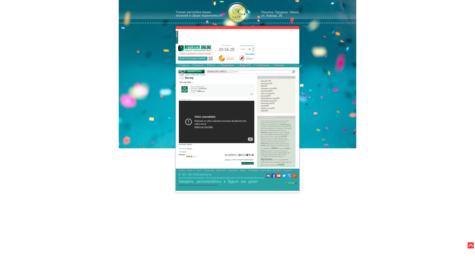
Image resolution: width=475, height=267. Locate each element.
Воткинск (270, 162)
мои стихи (281, 126)
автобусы (277, 143)
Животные (265, 144)
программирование (274, 124)
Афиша (243, 170)
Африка (264, 132)
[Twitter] (242, 154)
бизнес (271, 136)
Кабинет (202, 58)
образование (285, 125)
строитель (264, 126)
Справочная (262, 65)
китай (262, 121)
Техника (264, 106)
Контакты (277, 170)
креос (262, 136)
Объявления (227, 65)
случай (280, 122)
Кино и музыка (266, 93)
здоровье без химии (271, 138)
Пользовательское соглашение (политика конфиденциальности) (198, 185)
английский (271, 126)
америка (282, 130)
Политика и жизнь (267, 101)
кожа (266, 162)
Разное (189, 148)
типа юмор (277, 136)
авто (275, 156)
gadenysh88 (195, 75)
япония (263, 138)
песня (287, 132)
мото (269, 156)
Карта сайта (266, 170)
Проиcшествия (266, 103)
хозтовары (264, 156)
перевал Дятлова (286, 162)
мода (276, 126)
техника (286, 143)
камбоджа (264, 140)
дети (275, 128)
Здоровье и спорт (267, 88)
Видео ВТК (245, 65)
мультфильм (273, 122)
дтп (262, 134)
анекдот (284, 136)
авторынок (281, 148)
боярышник (277, 162)
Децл (282, 143)
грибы (265, 134)
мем (280, 159)
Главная (185, 65)
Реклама (279, 65)
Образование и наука (269, 98)
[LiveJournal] (250, 154)
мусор (272, 121)
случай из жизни (272, 140)
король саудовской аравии (272, 130)
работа (287, 140)
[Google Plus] (252, 154)
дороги (263, 152)
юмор (280, 164)
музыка (183, 152)
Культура (264, 96)
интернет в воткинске (270, 165)
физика (272, 143)
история (263, 128)
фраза (285, 152)
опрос (263, 145)
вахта (283, 121)
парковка (270, 132)
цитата (282, 132)
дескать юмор (269, 141)
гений (262, 162)
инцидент (281, 128)
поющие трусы (282, 138)
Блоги (212, 65)
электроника (280, 145)
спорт (275, 154)
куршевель (276, 141)
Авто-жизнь (265, 83)
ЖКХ (262, 86)
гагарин (274, 152)
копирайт (286, 134)
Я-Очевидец (253, 170)
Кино (275, 148)
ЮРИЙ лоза (267, 148)
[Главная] (195, 48)
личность (267, 121)
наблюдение (270, 128)
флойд (276, 134)
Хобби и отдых (266, 108)
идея (272, 156)
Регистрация (191, 58)
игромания (281, 140)
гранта (267, 136)
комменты (281, 156)
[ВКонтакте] (239, 154)
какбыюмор (264, 124)
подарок (280, 134)
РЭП (279, 154)
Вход (181, 58)
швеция (284, 122)
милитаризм (287, 128)
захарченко (278, 121)
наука (262, 141)
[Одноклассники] (245, 154)
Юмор (263, 110)
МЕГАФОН (285, 159)
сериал (268, 145)
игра (262, 130)
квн (289, 152)
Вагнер (203, 75)
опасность (276, 132)
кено (273, 159)
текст (277, 159)
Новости (199, 65)
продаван (270, 154)
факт (287, 121)
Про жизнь (269, 152)
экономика (264, 154)
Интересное (265, 91)
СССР (267, 122)
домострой (288, 126)
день (265, 151)
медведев (270, 134)
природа (273, 145)
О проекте (288, 170)
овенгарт (280, 152)
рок (262, 165)
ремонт (263, 122)
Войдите (228, 160)
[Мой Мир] (247, 154)
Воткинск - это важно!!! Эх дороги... (278, 151)
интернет (283, 154)
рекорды (282, 141)
